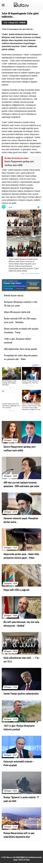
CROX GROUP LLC (22, 857)
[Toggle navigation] (3, 4)
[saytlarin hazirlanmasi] (21, 285)
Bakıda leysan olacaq (13, 295)
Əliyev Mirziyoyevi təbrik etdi (17, 312)
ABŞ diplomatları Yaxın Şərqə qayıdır (20, 349)
